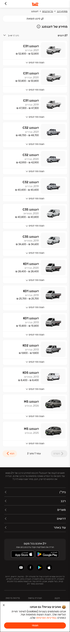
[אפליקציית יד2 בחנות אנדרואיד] (40, 567)
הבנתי (35, 625)
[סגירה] (3, 605)
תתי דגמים (36, 62)
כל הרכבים (47, 11)
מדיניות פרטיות (13, 598)
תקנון (57, 598)
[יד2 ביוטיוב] (21, 567)
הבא (12, 453)
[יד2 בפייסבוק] (30, 567)
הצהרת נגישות (35, 598)
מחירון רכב (62, 11)
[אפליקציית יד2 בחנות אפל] (49, 567)
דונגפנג (34, 11)
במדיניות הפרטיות (46, 617)
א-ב (10, 35)
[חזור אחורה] (5, 4)
